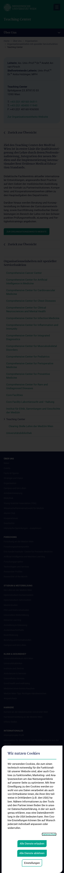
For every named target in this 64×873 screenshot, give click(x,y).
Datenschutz (49, 834)
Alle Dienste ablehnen (31, 853)
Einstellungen (32, 862)
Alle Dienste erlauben (32, 843)
